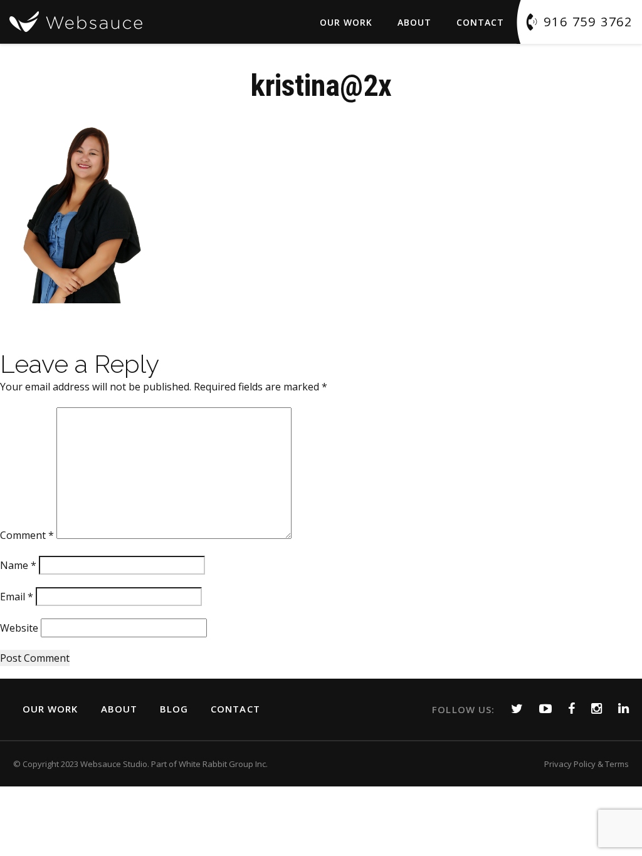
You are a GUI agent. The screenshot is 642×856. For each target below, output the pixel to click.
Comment (27, 535)
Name (18, 565)
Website (19, 628)
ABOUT (414, 22)
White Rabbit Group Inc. (223, 764)
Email (16, 596)
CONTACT (235, 708)
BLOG (174, 708)
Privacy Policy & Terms (586, 764)
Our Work (346, 22)
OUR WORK (50, 708)
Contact (480, 22)
